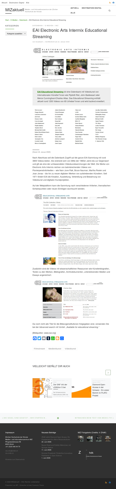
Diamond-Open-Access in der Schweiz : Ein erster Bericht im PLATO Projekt (100, 390)
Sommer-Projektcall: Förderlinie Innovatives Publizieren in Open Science (57, 454)
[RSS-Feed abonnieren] (110, 2)
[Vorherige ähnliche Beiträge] (102, 372)
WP (17, 485)
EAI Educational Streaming (50, 91)
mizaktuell (39, 42)
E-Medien (14, 20)
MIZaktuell (15, 482)
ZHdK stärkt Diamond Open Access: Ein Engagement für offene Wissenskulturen (56, 438)
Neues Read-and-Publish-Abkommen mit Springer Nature (56, 446)
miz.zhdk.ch (9, 453)
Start (7, 20)
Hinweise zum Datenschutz (15, 459)
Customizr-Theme (38, 485)
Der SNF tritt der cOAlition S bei (60, 386)
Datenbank (23, 20)
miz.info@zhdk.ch (11, 451)
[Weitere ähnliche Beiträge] (108, 372)
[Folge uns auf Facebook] (113, 2)
